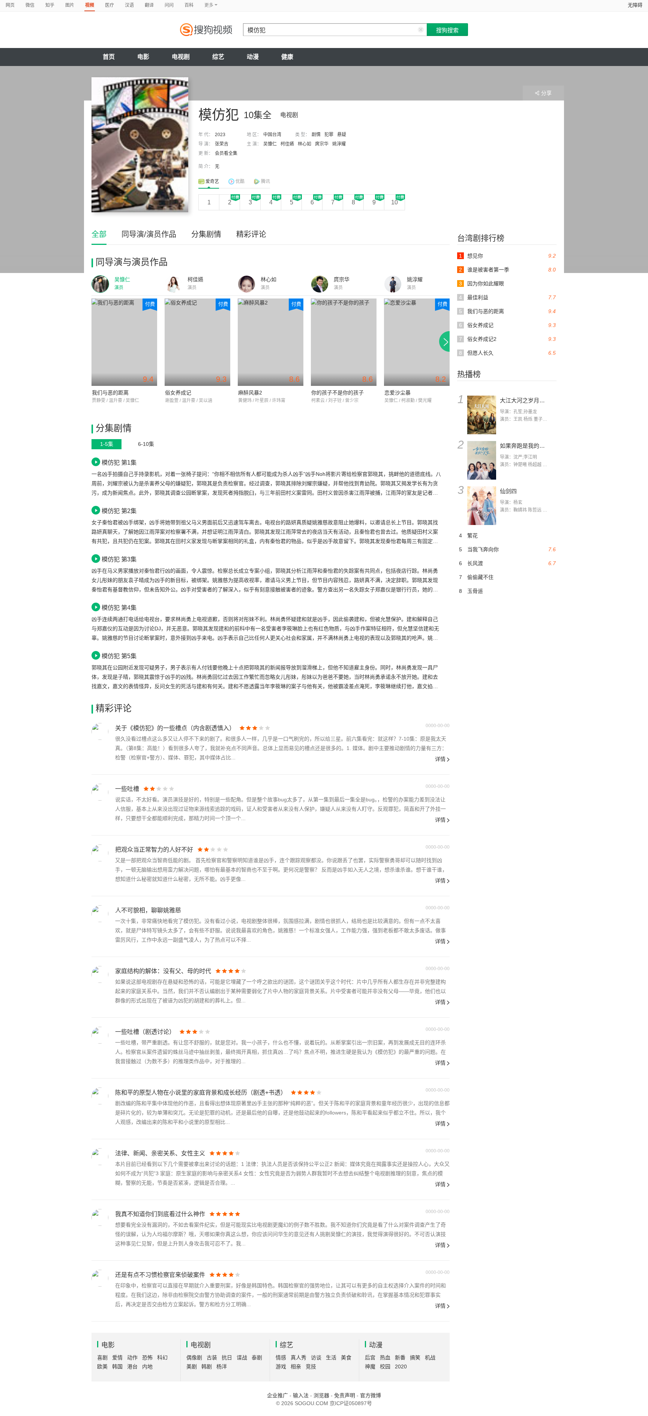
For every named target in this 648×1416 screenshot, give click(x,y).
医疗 (109, 5)
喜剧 (102, 1357)
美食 (346, 1357)
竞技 (311, 1367)
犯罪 (328, 134)
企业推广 (277, 1395)
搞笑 (415, 1357)
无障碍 (635, 5)
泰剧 (257, 1357)
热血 (385, 1357)
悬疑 (341, 134)
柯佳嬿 (287, 144)
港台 (132, 1367)
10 (394, 202)
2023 (220, 134)
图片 (69, 5)
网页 (10, 5)
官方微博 (370, 1395)
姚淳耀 (339, 144)
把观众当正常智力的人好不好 (154, 849)
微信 (30, 5)
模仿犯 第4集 (119, 607)
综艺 (218, 57)
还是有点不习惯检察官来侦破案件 (160, 1275)
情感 (281, 1357)
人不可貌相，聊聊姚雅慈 (148, 910)
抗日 (227, 1357)
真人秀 (298, 1357)
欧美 (102, 1367)
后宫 (370, 1357)
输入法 (301, 1395)
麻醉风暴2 (250, 393)
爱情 (117, 1357)
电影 (143, 57)
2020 (401, 1367)
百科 (189, 5)
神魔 (370, 1367)
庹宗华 (321, 144)
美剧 (191, 1367)
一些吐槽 (127, 789)
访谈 (316, 1357)
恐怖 (147, 1357)
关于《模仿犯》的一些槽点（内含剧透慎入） (175, 728)
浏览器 (321, 1395)
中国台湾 (272, 134)
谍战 (242, 1357)
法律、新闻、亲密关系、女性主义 (160, 1153)
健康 (287, 57)
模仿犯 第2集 (119, 510)
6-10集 (146, 444)
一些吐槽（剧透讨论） (145, 1032)
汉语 (129, 5)
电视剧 (181, 57)
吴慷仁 (270, 144)
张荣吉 (221, 144)
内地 (147, 1367)
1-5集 (106, 444)
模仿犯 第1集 (119, 462)
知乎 (49, 5)
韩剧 (206, 1367)
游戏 (281, 1367)
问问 (169, 5)
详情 (440, 759)
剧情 (316, 134)
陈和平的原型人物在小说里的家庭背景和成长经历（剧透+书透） (200, 1092)
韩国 (117, 1367)
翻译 (149, 5)
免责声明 (344, 1395)
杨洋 (221, 1367)
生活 (331, 1357)
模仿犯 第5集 (119, 655)
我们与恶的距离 (110, 393)
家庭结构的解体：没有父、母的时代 (163, 971)
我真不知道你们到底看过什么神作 (160, 1214)
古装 (212, 1357)
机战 (430, 1357)
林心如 (304, 144)
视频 (89, 5)
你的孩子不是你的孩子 (337, 393)
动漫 (253, 57)
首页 (109, 57)
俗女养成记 (178, 393)
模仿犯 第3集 (119, 559)
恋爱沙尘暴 (397, 393)
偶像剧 (194, 1357)
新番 (400, 1357)
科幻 (162, 1357)
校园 (385, 1367)
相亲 (296, 1367)
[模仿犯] (140, 144)
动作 (132, 1357)
